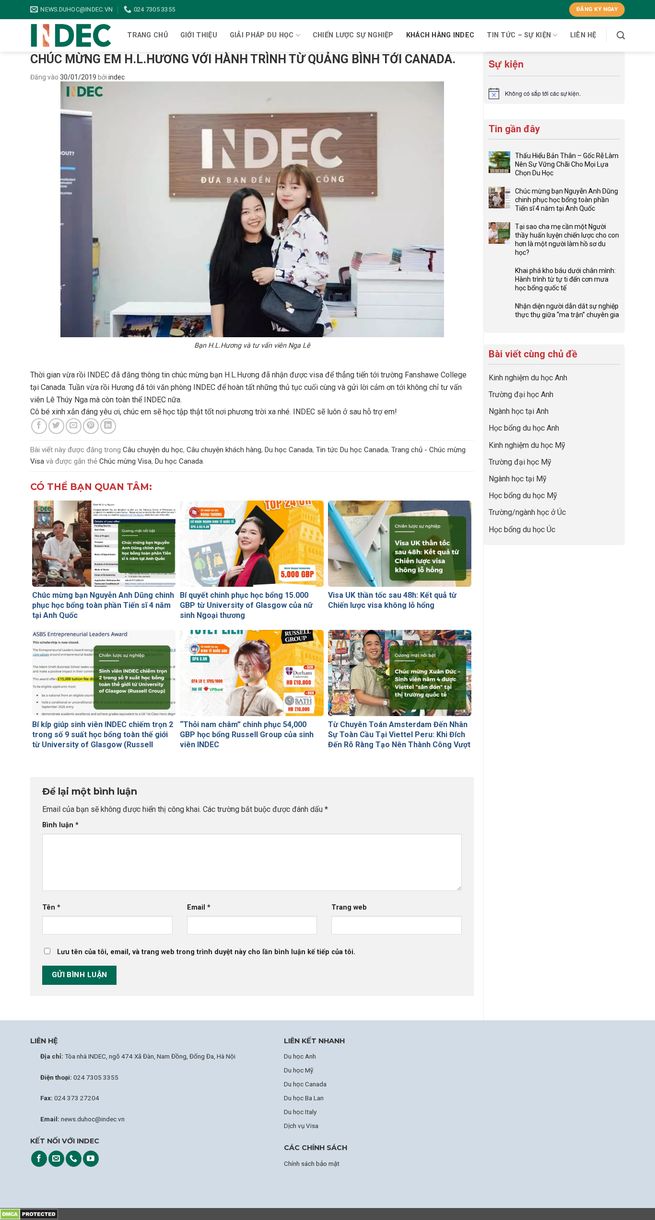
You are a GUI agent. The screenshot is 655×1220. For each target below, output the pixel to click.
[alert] (554, 93)
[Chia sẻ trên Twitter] (56, 426)
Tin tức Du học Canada (352, 449)
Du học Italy (300, 1112)
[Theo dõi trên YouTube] (91, 1159)
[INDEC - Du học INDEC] (71, 35)
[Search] (621, 36)
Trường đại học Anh (521, 394)
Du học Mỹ (298, 1070)
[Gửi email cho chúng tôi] (56, 1159)
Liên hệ (583, 35)
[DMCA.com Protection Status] (29, 1214)
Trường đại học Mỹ (520, 462)
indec (116, 77)
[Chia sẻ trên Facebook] (39, 426)
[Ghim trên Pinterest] (91, 426)
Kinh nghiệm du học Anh (528, 377)
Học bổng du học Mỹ (523, 495)
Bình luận (60, 825)
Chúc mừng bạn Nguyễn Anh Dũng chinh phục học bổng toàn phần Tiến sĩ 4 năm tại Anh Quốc (566, 199)
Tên (51, 907)
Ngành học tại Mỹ (518, 478)
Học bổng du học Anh (524, 428)
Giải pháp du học (262, 35)
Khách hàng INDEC (440, 35)
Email (199, 907)
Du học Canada (289, 449)
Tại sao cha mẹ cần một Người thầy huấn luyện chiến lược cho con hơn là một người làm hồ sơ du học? (567, 239)
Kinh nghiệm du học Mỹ (527, 445)
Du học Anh (300, 1056)
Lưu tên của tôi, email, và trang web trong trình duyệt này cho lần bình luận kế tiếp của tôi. (206, 952)
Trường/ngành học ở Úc (527, 512)
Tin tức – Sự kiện (519, 35)
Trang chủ (147, 35)
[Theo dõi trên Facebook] (39, 1159)
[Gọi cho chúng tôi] (74, 1159)
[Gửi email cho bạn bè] (74, 426)
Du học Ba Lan (304, 1098)
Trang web (349, 907)
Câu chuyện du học (153, 449)
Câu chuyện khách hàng (224, 449)
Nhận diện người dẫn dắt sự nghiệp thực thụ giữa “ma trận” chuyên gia (567, 310)
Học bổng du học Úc (522, 529)
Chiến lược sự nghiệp (353, 35)
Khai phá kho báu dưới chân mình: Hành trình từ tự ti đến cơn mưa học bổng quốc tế (565, 279)
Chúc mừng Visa (125, 461)
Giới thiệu (198, 35)
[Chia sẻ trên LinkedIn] (108, 426)
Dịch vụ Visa (301, 1125)
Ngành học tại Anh (519, 411)
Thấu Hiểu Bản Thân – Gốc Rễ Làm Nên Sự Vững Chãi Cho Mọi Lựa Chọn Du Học (567, 164)
